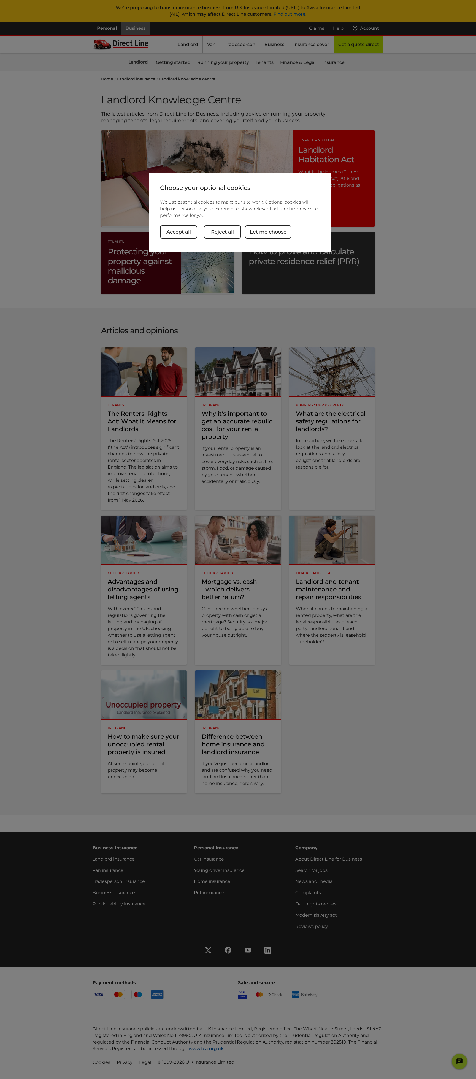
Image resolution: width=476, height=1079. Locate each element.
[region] (240, 212)
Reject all (222, 232)
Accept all (178, 232)
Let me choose (268, 232)
